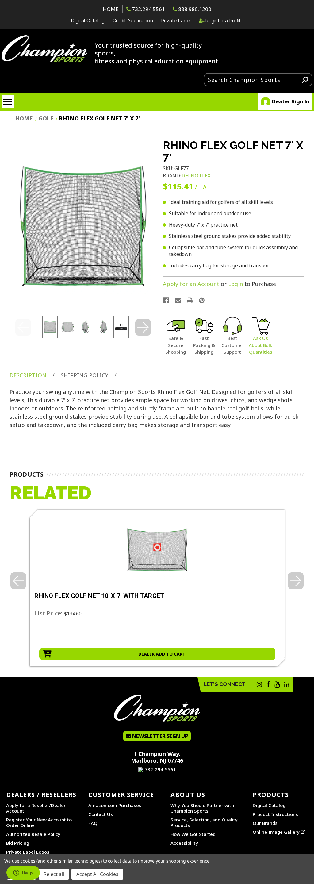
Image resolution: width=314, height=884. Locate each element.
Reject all (54, 874)
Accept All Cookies (97, 874)
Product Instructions (275, 814)
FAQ (93, 823)
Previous (23, 327)
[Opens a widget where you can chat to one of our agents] (23, 873)
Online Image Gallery (277, 832)
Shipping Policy (84, 375)
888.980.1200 (194, 9)
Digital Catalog (88, 21)
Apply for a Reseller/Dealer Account (36, 808)
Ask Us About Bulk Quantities (260, 345)
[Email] (178, 300)
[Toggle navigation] (8, 101)
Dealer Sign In (289, 101)
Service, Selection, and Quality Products (204, 822)
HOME (111, 9)
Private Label (176, 21)
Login (235, 284)
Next (143, 327)
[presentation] (18, 580)
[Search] (305, 79)
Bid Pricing (17, 843)
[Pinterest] (202, 300)
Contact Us (100, 814)
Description (28, 375)
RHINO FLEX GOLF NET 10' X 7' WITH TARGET (99, 596)
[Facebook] (166, 300)
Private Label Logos (27, 852)
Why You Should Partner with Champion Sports (202, 808)
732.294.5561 (148, 9)
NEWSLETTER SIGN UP (159, 736)
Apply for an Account (191, 284)
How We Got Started (193, 834)
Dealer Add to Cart (162, 654)
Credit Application (133, 21)
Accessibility (184, 843)
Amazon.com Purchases (114, 805)
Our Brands (265, 823)
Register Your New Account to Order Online (39, 822)
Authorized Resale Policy (33, 834)
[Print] (190, 300)
